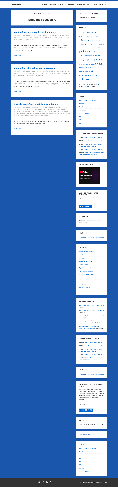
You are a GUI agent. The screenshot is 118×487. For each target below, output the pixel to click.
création (35, 37)
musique (96, 55)
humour (101, 45)
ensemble (55, 37)
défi (89, 40)
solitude (48, 109)
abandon (80, 32)
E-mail (81, 198)
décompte (17, 115)
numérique (82, 60)
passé (37, 109)
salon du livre (98, 68)
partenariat (82, 64)
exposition (91, 45)
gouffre (22, 113)
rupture (60, 111)
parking (62, 113)
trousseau (40, 115)
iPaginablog (16, 4)
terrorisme (87, 71)
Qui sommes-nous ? (84, 4)
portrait (98, 63)
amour (59, 73)
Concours (89, 36)
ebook (98, 41)
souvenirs (22, 39)
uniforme (48, 113)
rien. (40, 109)
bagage (31, 75)
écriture (82, 79)
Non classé (81, 291)
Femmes (96, 45)
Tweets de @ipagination (85, 434)
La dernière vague (97, 51)
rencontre (90, 67)
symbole (31, 73)
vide (44, 109)
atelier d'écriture (91, 32)
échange (31, 111)
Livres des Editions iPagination (86, 251)
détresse (93, 41)
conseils (94, 36)
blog (85, 36)
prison (66, 111)
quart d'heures (24, 115)
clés (35, 115)
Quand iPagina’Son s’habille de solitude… (36, 104)
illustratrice (83, 48)
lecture (67, 37)
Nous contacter (99, 4)
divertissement (66, 73)
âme (33, 39)
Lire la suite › (18, 55)
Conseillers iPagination (84, 287)
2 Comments (18, 109)
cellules (67, 113)
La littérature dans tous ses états (87, 261)
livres (85, 55)
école (46, 111)
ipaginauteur (47, 37)
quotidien (16, 113)
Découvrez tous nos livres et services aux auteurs (91, 237)
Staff (80, 116)
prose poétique (38, 75)
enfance (16, 39)
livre (80, 55)
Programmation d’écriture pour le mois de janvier (91, 310)
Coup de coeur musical (84, 277)
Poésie (62, 37)
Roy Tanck (97, 84)
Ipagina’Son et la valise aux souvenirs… (35, 68)
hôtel (80, 48)
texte (52, 109)
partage (41, 37)
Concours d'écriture (83, 264)
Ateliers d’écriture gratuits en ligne (87, 100)
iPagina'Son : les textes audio (56, 35)
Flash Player (86, 86)
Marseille (89, 55)
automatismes (55, 113)
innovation (88, 48)
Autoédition (70, 4)
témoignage (25, 111)
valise (26, 75)
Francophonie (82, 258)
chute (46, 115)
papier (88, 60)
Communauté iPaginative (85, 281)
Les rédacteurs (82, 284)
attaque (98, 32)
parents (92, 60)
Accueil (44, 4)
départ (22, 75)
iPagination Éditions (56, 4)
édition (88, 79)
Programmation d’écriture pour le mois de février (91, 305)
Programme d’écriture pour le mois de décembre (91, 315)
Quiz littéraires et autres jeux (86, 271)
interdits (92, 48)
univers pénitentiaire (38, 113)
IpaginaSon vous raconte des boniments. (35, 32)
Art (59, 37)
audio (30, 37)
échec (32, 115)
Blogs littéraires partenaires (85, 268)
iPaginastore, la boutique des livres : (88, 220)
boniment (28, 39)
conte (97, 36)
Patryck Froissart (90, 64)
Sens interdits (81, 71)
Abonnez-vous (85, 410)
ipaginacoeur (99, 48)
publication (82, 68)
